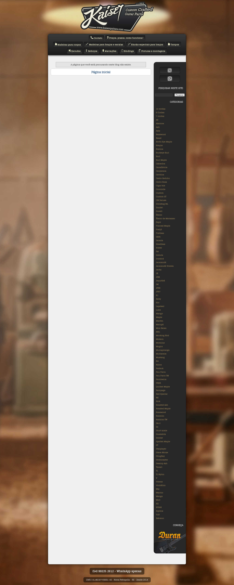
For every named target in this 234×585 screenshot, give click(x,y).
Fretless (160, 233)
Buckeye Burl (162, 152)
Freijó (159, 229)
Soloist (159, 437)
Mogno (159, 346)
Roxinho (160, 416)
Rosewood (161, 412)
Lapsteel (160, 306)
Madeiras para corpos (69, 44)
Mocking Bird (162, 335)
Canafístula (161, 167)
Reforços (92, 51)
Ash (158, 127)
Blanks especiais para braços (147, 44)
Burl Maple (161, 160)
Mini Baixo (161, 328)
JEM (158, 277)
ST (157, 445)
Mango (159, 313)
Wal (158, 489)
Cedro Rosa (161, 182)
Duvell (159, 211)
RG (157, 397)
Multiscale (161, 353)
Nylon (159, 364)
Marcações (110, 51)
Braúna (159, 149)
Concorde (160, 189)
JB (157, 273)
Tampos (174, 44)
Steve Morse (162, 452)
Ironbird (160, 258)
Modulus (160, 342)
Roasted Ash (162, 405)
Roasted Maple (163, 408)
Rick (158, 401)
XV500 (159, 507)
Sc (157, 426)
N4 (157, 361)
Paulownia (161, 379)
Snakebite (161, 434)
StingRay (160, 456)
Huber (159, 247)
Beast (158, 138)
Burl (158, 156)
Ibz (157, 251)
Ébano (159, 214)
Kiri (157, 302)
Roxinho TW (161, 419)
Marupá (160, 324)
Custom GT (161, 196)
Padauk (159, 368)
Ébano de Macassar (165, 218)
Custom (160, 193)
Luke (158, 310)
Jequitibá (160, 280)
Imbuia (159, 255)
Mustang (160, 357)
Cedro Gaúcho (163, 178)
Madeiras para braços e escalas (105, 44)
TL (157, 470)
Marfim (159, 320)
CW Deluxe (161, 200)
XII (157, 503)
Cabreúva (160, 163)
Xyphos (159, 511)
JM (157, 284)
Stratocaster (162, 459)
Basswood (161, 134)
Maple (159, 317)
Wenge (159, 496)
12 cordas (160, 108)
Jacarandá (161, 262)
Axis (158, 130)
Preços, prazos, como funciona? (126, 38)
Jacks (158, 269)
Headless (160, 244)
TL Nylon (160, 474)
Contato (97, 38)
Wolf (158, 500)
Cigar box (160, 185)
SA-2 (158, 423)
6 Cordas (160, 112)
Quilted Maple (163, 386)
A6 (157, 119)
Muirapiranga (163, 350)
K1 (157, 295)
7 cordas (160, 116)
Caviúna (160, 174)
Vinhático (160, 485)
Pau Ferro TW (162, 375)
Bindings (128, 51)
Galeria (159, 240)
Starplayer (161, 448)
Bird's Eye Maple (164, 141)
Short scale (161, 430)
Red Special (162, 394)
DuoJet (159, 207)
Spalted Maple (163, 441)
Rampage (160, 390)
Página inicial (100, 72)
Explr (158, 222)
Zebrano (160, 518)
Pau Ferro (161, 372)
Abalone (160, 123)
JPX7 (158, 291)
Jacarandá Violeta (165, 266)
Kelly (158, 299)
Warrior (159, 492)
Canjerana (161, 171)
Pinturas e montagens (153, 51)
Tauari (159, 467)
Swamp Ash (161, 463)
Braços (159, 145)
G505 (158, 236)
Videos (159, 481)
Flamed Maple (163, 225)
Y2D (158, 514)
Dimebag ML (162, 204)
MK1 (158, 331)
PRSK (158, 383)
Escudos (76, 51)
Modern (160, 339)
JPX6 (158, 288)
